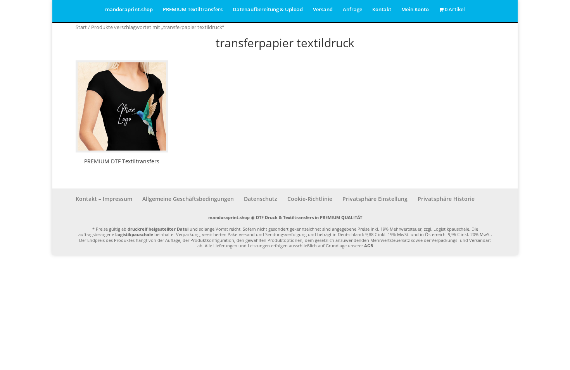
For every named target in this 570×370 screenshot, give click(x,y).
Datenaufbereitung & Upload (268, 10)
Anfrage (352, 10)
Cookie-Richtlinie (309, 198)
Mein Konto (415, 10)
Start (81, 27)
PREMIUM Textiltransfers (193, 10)
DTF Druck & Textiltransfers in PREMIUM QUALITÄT (309, 217)
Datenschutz (260, 198)
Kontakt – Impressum (104, 198)
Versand (323, 10)
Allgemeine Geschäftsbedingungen (188, 198)
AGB (368, 245)
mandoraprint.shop (129, 10)
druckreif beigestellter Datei (158, 229)
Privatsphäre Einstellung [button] (375, 198)
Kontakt (381, 10)
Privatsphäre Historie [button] (446, 198)
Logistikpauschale (134, 234)
